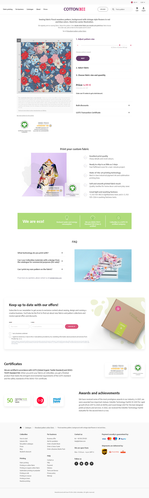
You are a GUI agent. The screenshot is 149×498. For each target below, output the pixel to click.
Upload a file (23, 441)
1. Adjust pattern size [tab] (85, 39)
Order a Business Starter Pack (56, 449)
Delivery (49, 468)
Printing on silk (24, 473)
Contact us (50, 460)
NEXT (83, 58)
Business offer (51, 438)
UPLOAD (102, 9)
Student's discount (25, 452)
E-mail (32, 322)
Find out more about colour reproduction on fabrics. (32, 110)
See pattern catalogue (26, 444)
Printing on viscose (25, 476)
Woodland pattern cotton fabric (76, 31)
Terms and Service (52, 470)
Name (10, 322)
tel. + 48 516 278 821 (80, 438)
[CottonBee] (74, 9)
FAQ (48, 462)
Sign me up (71, 326)
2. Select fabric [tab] (82, 68)
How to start (24, 438)
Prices (45, 9)
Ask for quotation (52, 441)
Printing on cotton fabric (27, 465)
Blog (21, 449)
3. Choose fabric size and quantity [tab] (91, 75)
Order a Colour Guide (53, 446)
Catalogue (30, 9)
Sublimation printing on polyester (30, 470)
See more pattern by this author (25, 115)
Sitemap (49, 476)
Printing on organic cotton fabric (30, 468)
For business (20, 9)
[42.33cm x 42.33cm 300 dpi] (119, 45)
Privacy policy (51, 473)
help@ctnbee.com (56, 278)
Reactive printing (25, 481)
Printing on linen (25, 478)
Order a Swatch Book (53, 444)
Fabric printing (24, 462)
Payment (50, 465)
